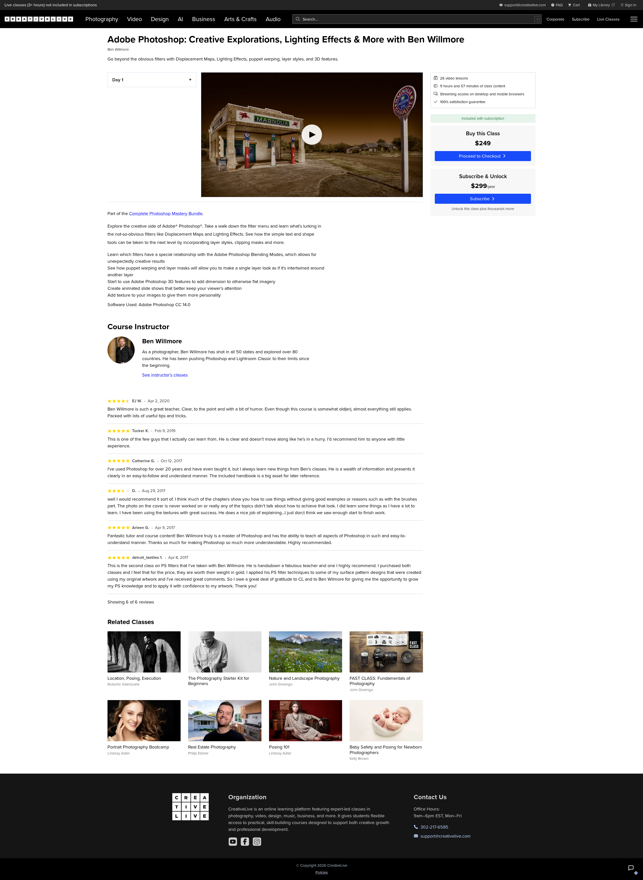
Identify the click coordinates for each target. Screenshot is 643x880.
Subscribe (581, 19)
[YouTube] (232, 841)
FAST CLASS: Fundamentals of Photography (380, 681)
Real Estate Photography (212, 747)
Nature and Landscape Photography (304, 678)
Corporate (555, 19)
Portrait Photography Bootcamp (138, 747)
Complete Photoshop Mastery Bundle (165, 213)
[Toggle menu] (633, 19)
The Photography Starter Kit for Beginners (218, 681)
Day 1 (117, 80)
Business (203, 19)
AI (180, 19)
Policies (321, 872)
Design (160, 19)
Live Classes (608, 19)
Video (134, 19)
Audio (273, 19)
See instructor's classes (165, 375)
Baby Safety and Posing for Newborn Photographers (386, 750)
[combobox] (417, 19)
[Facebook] (244, 841)
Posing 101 (279, 747)
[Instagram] (256, 841)
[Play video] (312, 135)
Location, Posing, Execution (134, 678)
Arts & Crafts (240, 19)
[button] (631, 868)
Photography (101, 19)
